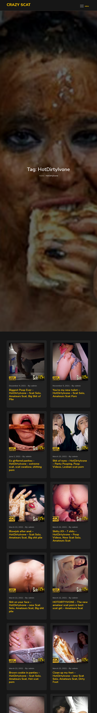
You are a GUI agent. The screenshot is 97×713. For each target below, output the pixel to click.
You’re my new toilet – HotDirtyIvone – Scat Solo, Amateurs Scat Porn (69, 393)
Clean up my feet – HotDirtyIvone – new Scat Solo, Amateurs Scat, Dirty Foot (69, 677)
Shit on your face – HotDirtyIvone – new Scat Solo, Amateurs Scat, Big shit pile (26, 606)
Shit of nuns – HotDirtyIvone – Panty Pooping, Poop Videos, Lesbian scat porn (70, 464)
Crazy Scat (19, 4)
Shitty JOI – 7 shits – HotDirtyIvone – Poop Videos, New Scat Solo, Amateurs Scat (67, 536)
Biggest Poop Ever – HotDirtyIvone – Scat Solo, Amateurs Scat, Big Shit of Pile (25, 394)
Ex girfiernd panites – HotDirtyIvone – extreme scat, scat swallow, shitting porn (25, 465)
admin (34, 385)
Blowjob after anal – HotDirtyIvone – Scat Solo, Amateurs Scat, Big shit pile (25, 534)
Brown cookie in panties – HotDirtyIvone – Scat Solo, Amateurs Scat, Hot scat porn (25, 677)
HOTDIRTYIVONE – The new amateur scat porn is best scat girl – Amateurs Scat (70, 605)
